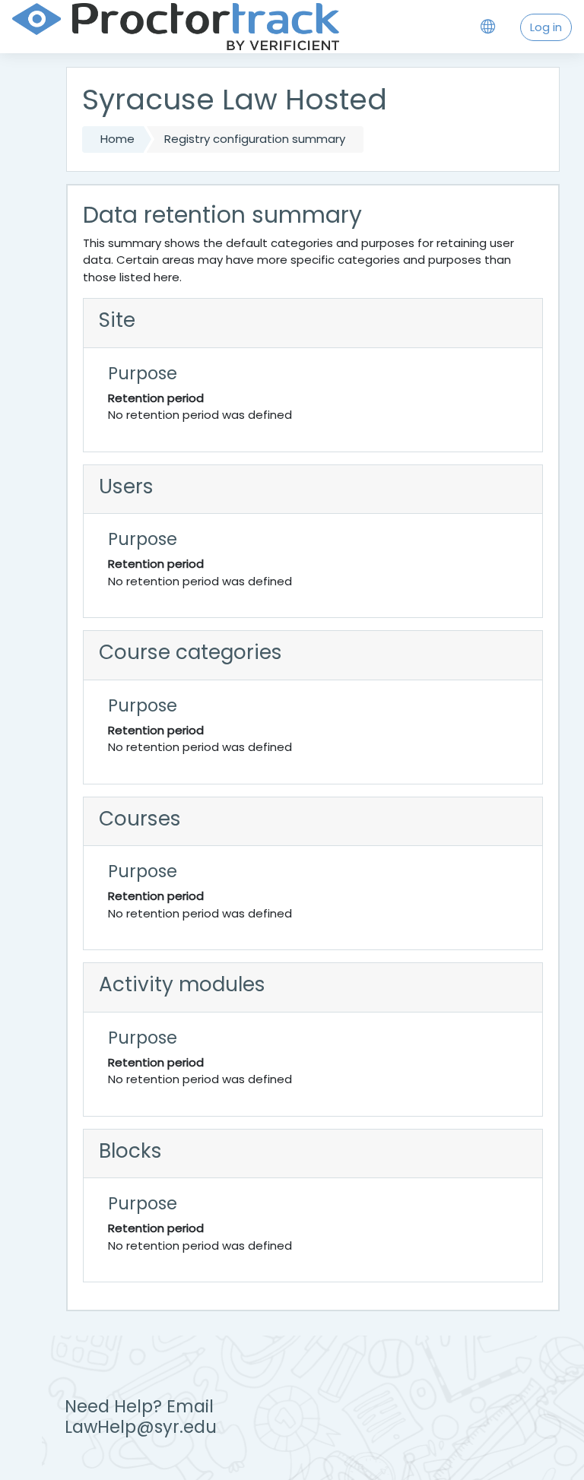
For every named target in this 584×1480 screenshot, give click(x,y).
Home (117, 139)
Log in (546, 27)
